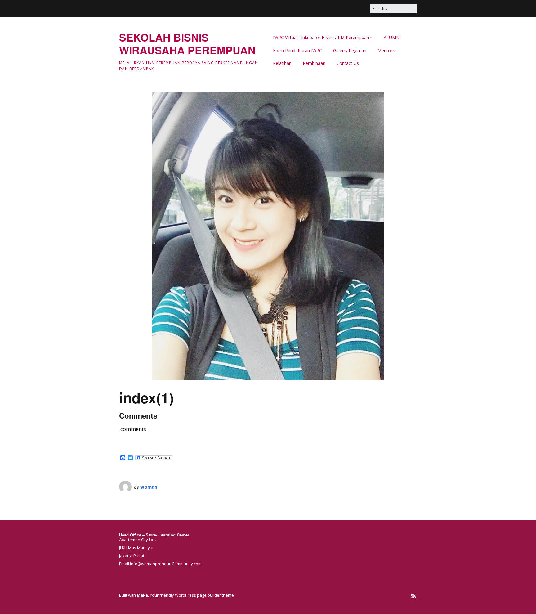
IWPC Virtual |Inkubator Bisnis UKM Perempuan (321, 37)
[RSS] (413, 596)
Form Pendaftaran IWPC (297, 50)
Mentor (384, 50)
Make (142, 595)
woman (148, 487)
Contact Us (348, 63)
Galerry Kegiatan (349, 50)
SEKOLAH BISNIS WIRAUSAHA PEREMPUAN (187, 43)
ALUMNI (392, 37)
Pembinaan (314, 63)
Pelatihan (282, 63)
